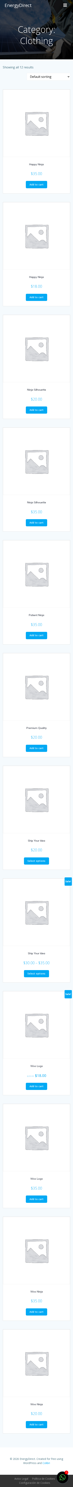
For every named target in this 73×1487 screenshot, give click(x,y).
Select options (36, 861)
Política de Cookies (43, 1478)
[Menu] (65, 5)
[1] (63, 1479)
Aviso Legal (21, 1478)
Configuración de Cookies (34, 1483)
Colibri (46, 1463)
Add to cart (37, 184)
